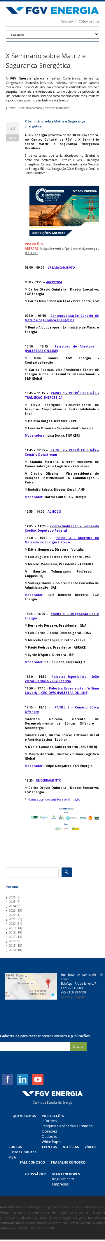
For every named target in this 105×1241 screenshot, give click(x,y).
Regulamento (63, 1178)
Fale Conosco (32, 1162)
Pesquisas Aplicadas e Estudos (67, 1126)
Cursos (15, 1147)
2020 (12, 924)
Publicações (53, 1116)
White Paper (52, 1141)
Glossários (36, 1174)
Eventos (49, 1147)
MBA (12, 1157)
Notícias (71, 1147)
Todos (11, 108)
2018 (12, 932)
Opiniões (49, 1131)
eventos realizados (57, 108)
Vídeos (91, 1147)
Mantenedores (66, 1174)
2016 (12, 941)
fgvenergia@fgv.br (73, 997)
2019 (12, 928)
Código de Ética (89, 21)
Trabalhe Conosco (67, 1162)
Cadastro (67, 21)
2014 (12, 950)
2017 (12, 937)
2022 (12, 915)
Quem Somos (24, 1116)
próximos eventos (30, 108)
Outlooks (49, 1136)
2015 (12, 945)
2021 (12, 919)
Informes (49, 1120)
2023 (12, 910)
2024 (12, 906)
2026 (12, 897)
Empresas (60, 1184)
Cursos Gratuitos (22, 1152)
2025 (12, 902)
